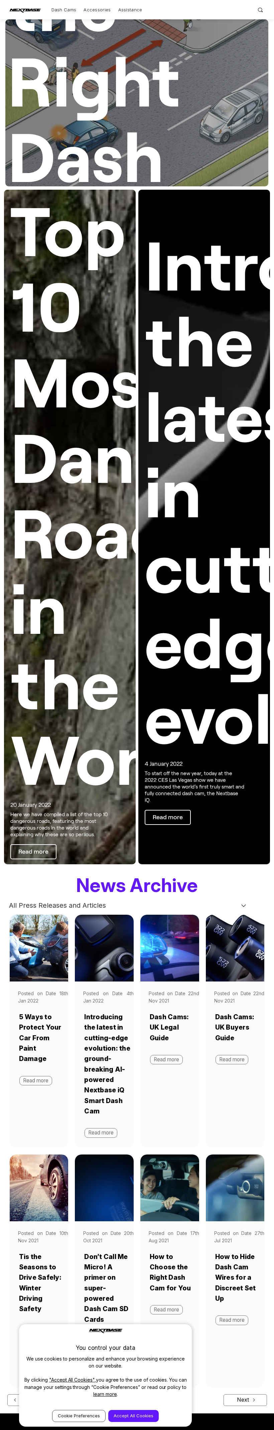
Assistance (130, 9)
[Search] (260, 9)
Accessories (97, 9)
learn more (105, 1394)
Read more (232, 1059)
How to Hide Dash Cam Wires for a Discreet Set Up (235, 1277)
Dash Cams (64, 9)
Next (244, 1399)
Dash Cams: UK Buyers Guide (235, 1027)
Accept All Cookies (133, 1415)
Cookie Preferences (79, 1415)
